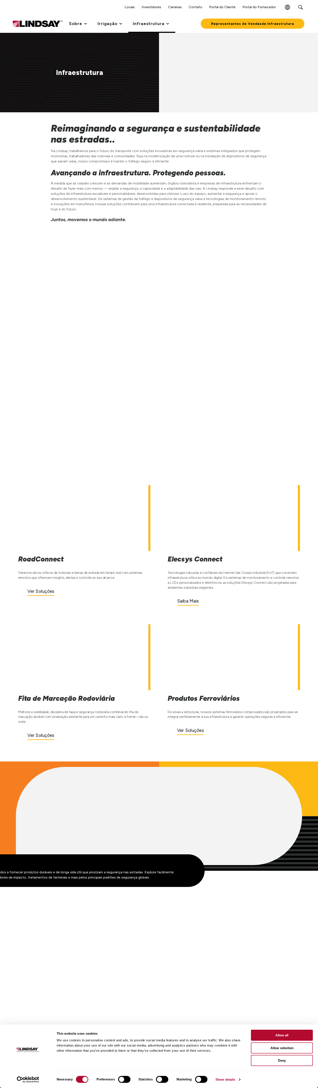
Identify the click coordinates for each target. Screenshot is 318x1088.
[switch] (124, 1079)
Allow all (281, 1035)
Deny (282, 1060)
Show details (225, 1079)
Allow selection (282, 1048)
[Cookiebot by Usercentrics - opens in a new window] (28, 1079)
